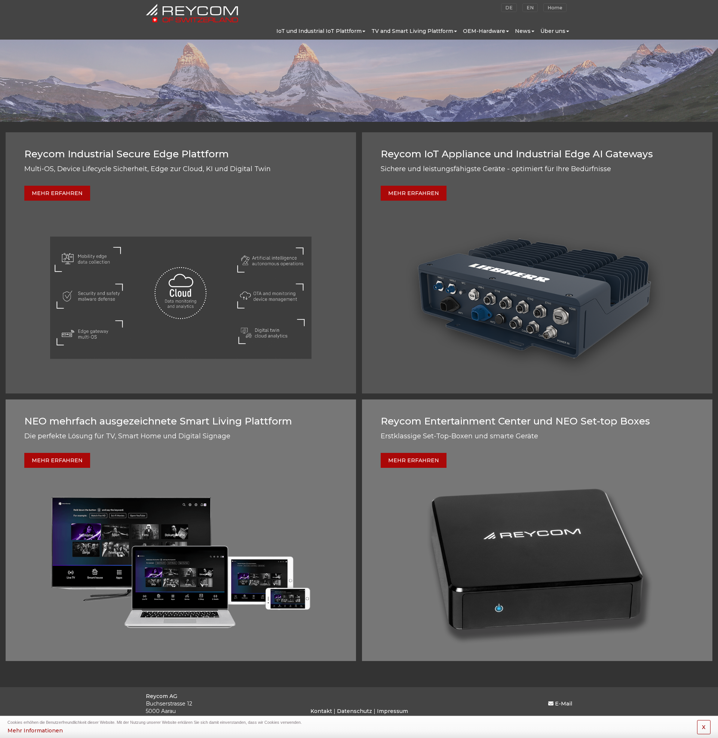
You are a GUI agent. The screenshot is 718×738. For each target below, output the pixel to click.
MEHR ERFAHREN (57, 193)
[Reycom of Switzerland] (192, 11)
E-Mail (563, 703)
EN (530, 7)
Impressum (392, 711)
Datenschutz (354, 711)
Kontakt (321, 711)
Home (554, 7)
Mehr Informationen (35, 730)
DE (509, 7)
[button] (320, 31)
